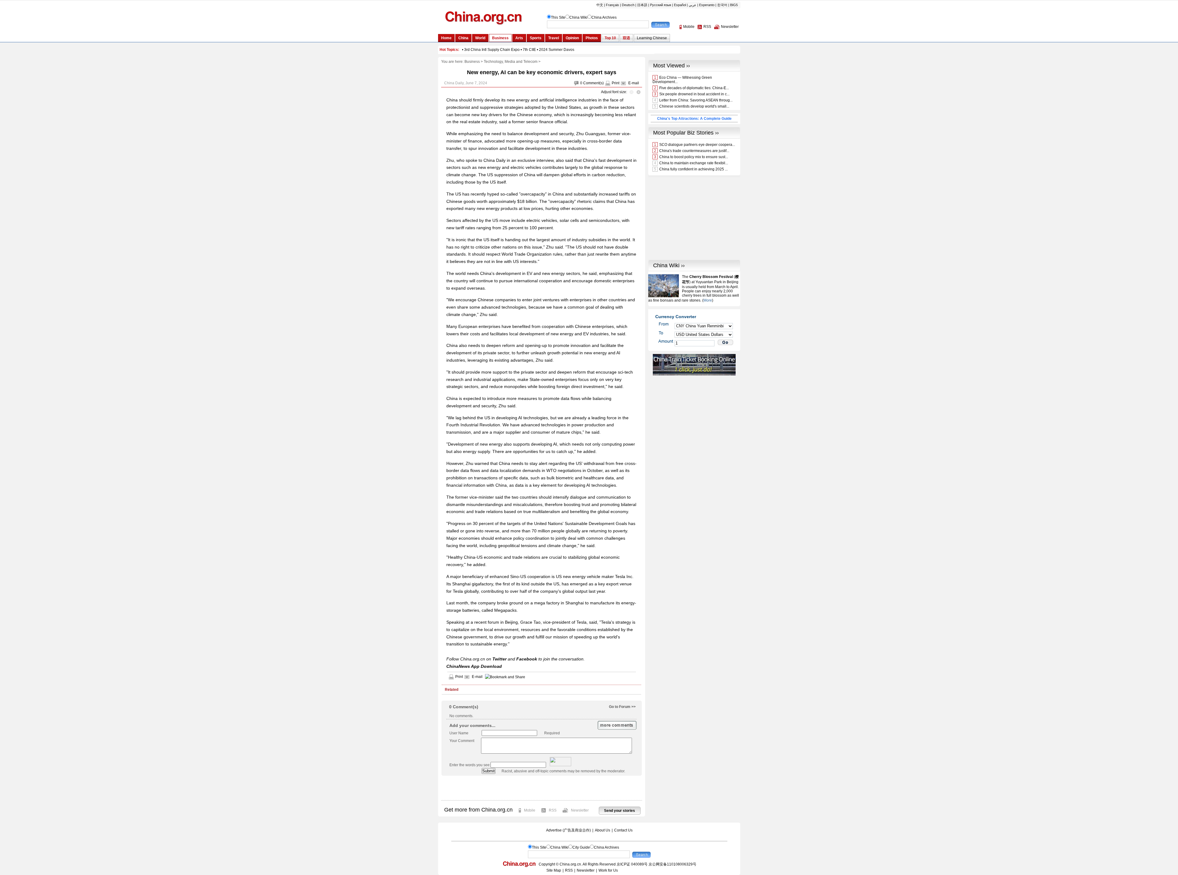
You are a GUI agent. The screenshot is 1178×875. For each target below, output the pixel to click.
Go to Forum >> (622, 707)
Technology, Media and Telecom (510, 61)
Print (615, 83)
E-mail (633, 83)
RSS (552, 810)
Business (472, 61)
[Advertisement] (541, 788)
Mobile (529, 810)
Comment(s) (593, 83)
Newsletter (580, 810)
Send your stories (619, 810)
